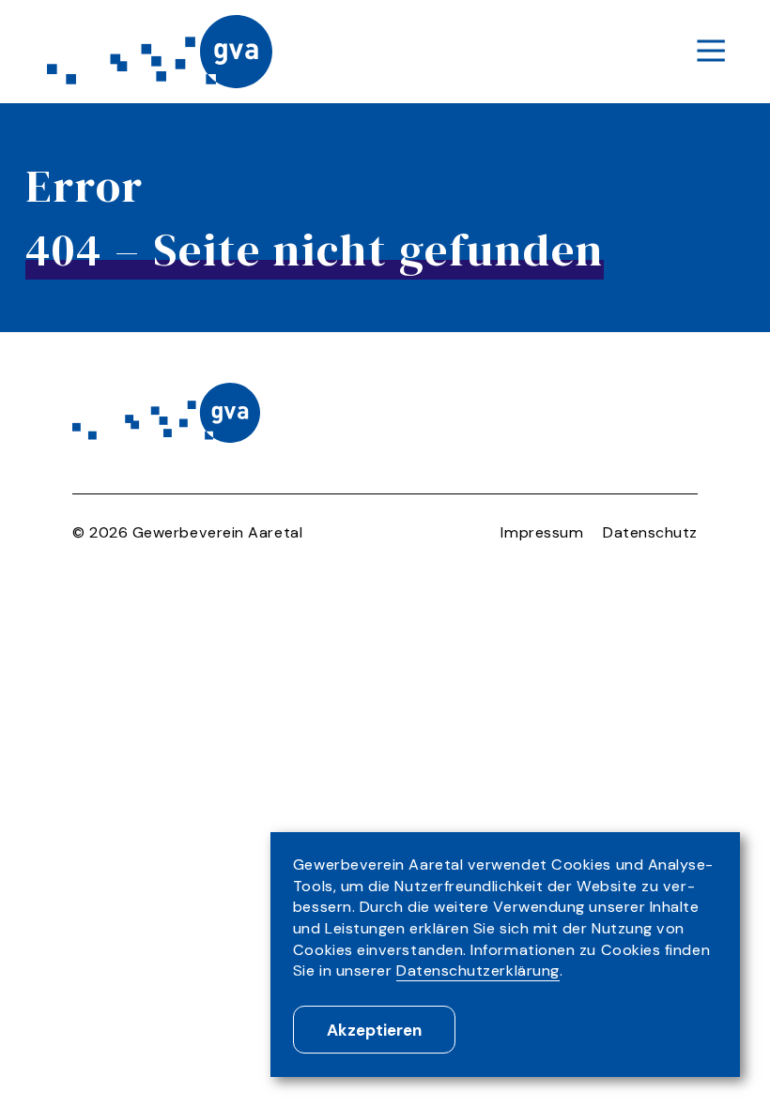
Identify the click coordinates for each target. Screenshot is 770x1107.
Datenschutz (650, 532)
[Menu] (711, 52)
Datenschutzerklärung (478, 970)
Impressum (541, 532)
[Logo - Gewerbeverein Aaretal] (159, 51)
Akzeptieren (374, 1030)
